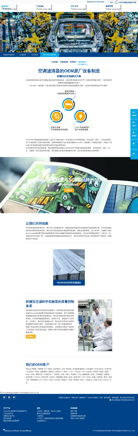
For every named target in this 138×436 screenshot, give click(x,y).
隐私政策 (82, 397)
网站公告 (74, 397)
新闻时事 (74, 413)
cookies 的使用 (92, 397)
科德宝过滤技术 (64, 397)
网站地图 (115, 397)
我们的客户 (82, 62)
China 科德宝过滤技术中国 (123, 2)
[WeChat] (4, 397)
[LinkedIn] (9, 397)
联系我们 (73, 62)
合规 (101, 397)
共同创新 (54, 62)
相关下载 (74, 411)
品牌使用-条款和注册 (78, 416)
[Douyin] (14, 397)
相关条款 (107, 397)
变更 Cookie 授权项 (78, 418)
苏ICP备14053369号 (127, 397)
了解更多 (69, 190)
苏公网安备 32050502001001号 (123, 400)
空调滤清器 (64, 62)
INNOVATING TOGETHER (95, 2)
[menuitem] (96, 2)
